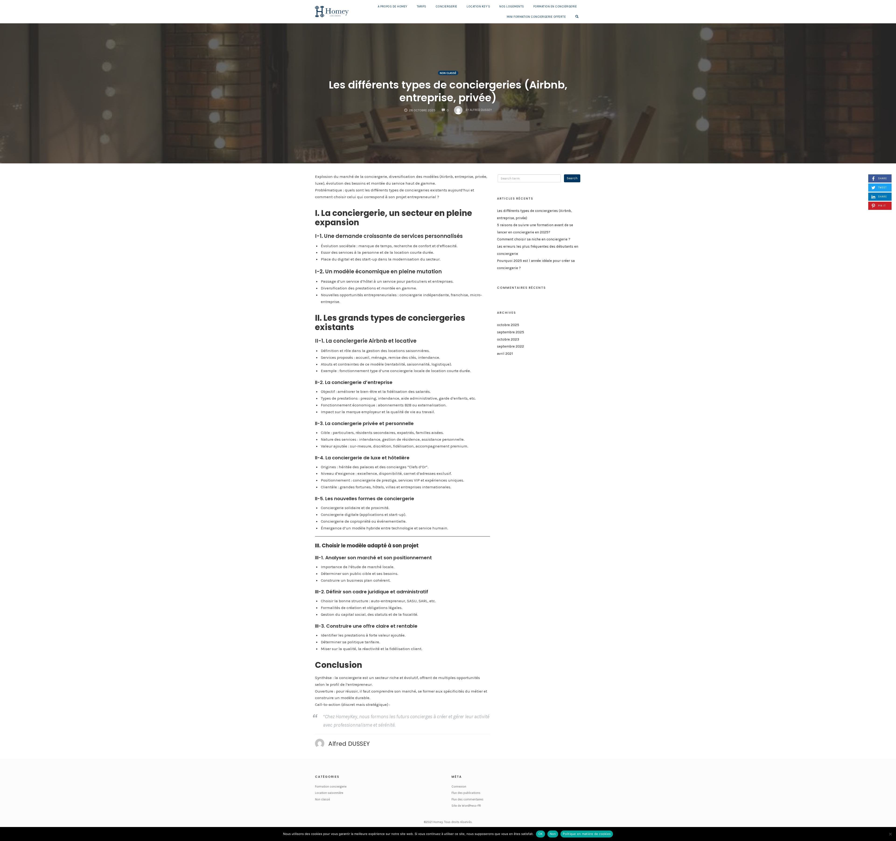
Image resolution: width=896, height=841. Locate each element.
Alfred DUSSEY (349, 743)
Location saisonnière (329, 793)
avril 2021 (505, 354)
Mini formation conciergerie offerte (536, 16)
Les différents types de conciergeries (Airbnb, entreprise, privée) (448, 91)
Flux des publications (466, 793)
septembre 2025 (510, 332)
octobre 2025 (508, 325)
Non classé (448, 73)
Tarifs (421, 6)
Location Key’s (478, 6)
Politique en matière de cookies (587, 834)
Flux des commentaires (467, 799)
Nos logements (511, 6)
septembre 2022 (510, 346)
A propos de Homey (392, 6)
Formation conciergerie (330, 786)
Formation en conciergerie (555, 6)
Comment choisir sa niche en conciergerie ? (533, 239)
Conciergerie (446, 6)
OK (540, 834)
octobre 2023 (508, 339)
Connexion (459, 786)
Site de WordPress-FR (466, 805)
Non (553, 834)
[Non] (890, 834)
